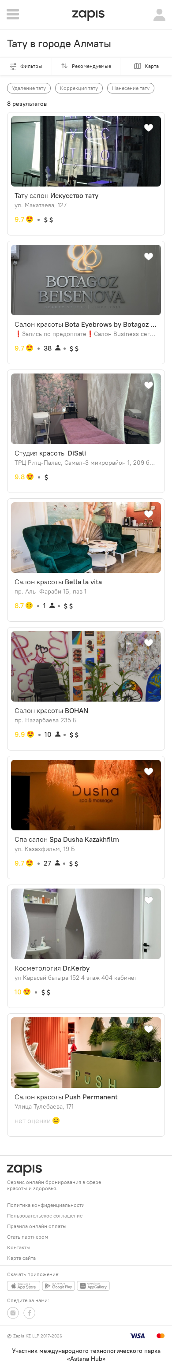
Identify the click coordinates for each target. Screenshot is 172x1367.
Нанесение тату (131, 88)
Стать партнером (27, 1236)
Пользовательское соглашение (44, 1215)
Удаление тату (29, 88)
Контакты (18, 1247)
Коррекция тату (79, 88)
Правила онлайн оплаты (37, 1226)
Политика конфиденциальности (46, 1205)
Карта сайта (21, 1258)
